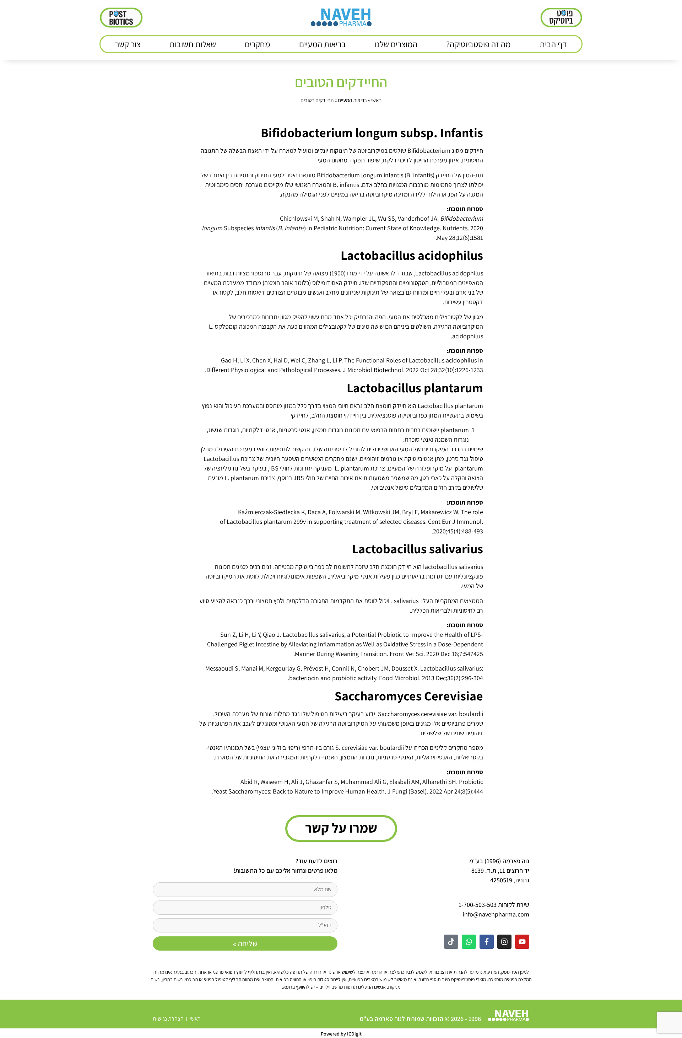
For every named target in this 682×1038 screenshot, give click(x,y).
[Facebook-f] (487, 942)
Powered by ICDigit (341, 1034)
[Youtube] (522, 942)
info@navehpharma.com (496, 914)
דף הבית (553, 44)
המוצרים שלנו (396, 44)
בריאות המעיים (322, 44)
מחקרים (257, 44)
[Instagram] (504, 942)
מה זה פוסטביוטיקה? (478, 44)
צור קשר (128, 44)
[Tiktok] (451, 942)
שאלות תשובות (192, 44)
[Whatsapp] (469, 942)
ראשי (376, 99)
